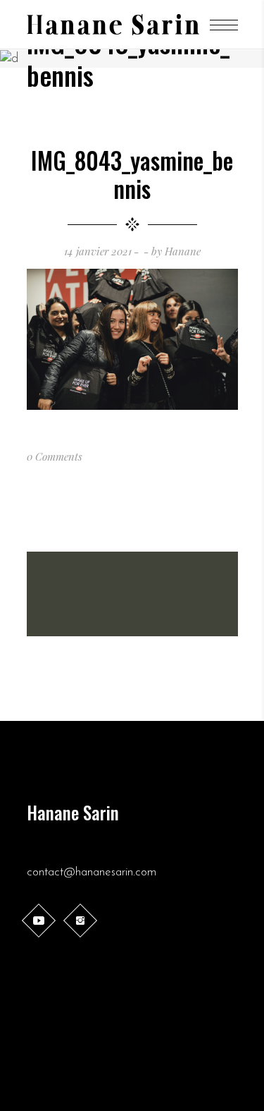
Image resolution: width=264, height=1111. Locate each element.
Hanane (183, 251)
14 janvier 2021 (98, 251)
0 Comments (54, 456)
